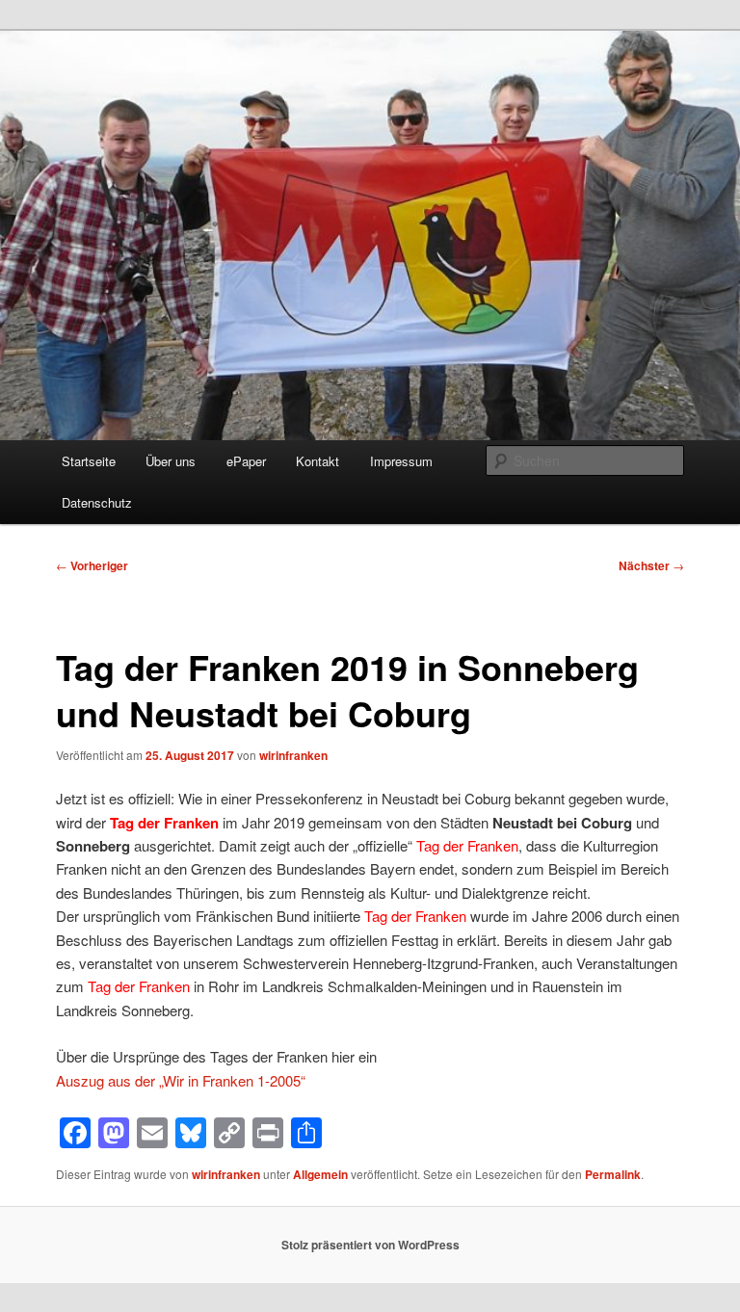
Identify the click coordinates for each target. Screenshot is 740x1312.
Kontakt (317, 461)
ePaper (246, 461)
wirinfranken (293, 755)
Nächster (651, 565)
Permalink (613, 1174)
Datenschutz (97, 502)
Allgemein (320, 1174)
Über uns (170, 461)
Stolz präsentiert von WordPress (370, 1244)
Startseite (89, 461)
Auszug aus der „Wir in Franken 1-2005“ (180, 1080)
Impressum (401, 461)
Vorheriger (92, 565)
